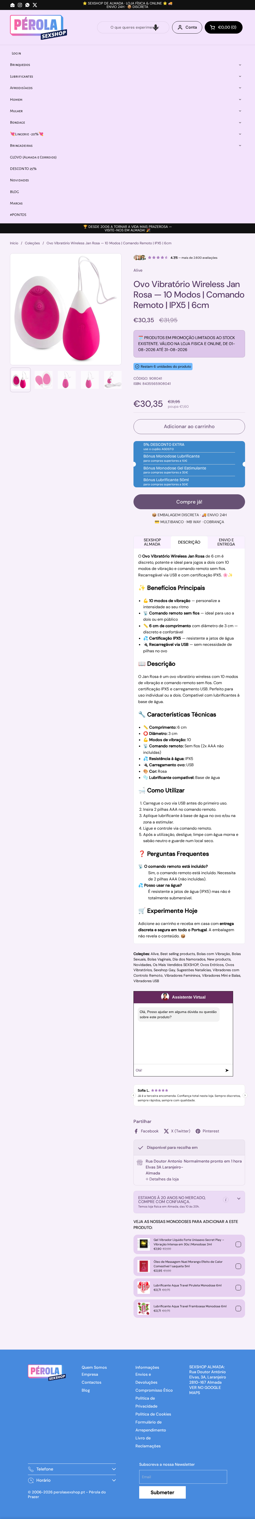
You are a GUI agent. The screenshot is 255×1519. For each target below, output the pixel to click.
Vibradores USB (146, 981)
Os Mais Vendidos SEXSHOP (175, 964)
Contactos (91, 1382)
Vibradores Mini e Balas (221, 975)
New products (219, 959)
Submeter (162, 1492)
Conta (191, 27)
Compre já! (189, 502)
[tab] (162, 1179)
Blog (86, 1390)
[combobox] (133, 27)
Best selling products (177, 954)
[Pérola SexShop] (38, 27)
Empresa (90, 1374)
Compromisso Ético (154, 1390)
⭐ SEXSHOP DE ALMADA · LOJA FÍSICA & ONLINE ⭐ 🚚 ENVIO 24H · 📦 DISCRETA (127, 4)
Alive (155, 954)
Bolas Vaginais (159, 959)
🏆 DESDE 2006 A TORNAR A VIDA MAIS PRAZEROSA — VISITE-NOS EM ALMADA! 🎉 (127, 228)
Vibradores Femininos (182, 975)
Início (14, 243)
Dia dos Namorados (189, 959)
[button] (155, 27)
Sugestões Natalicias (194, 970)
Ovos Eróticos (212, 964)
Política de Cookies (153, 1414)
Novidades (142, 964)
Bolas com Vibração (213, 954)
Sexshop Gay (164, 970)
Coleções (32, 243)
